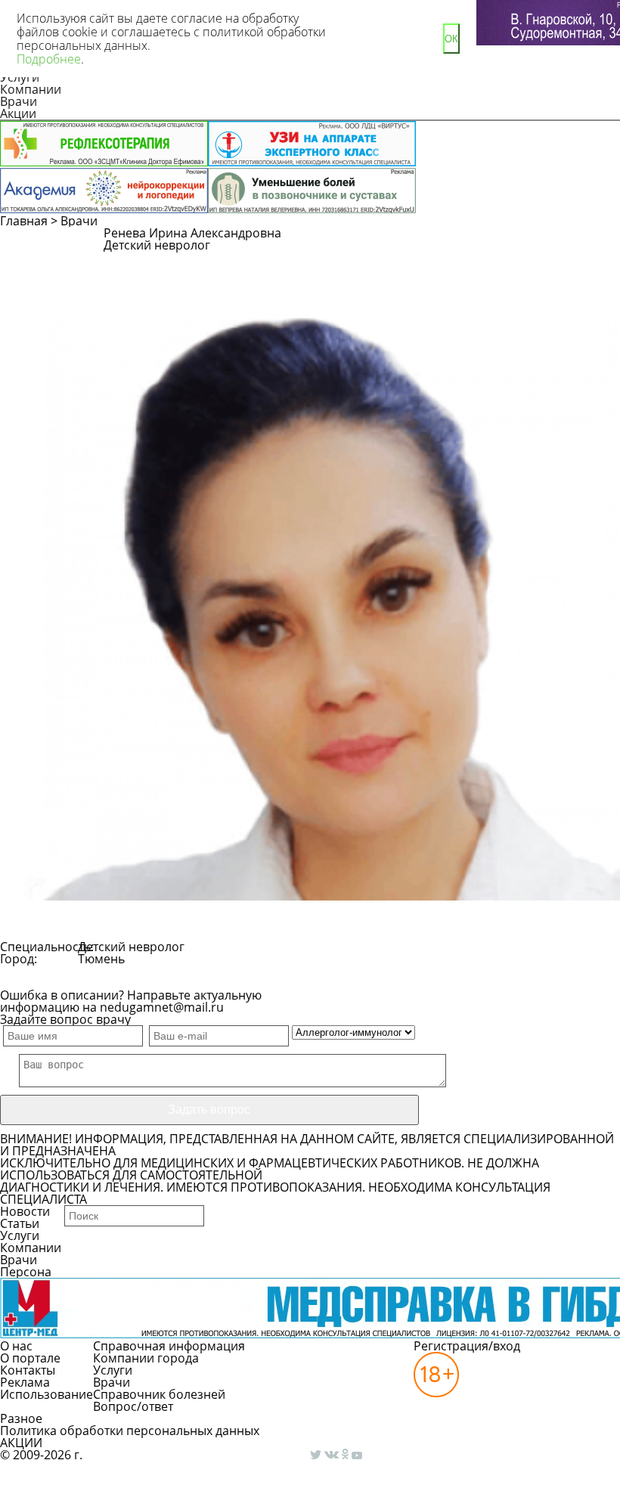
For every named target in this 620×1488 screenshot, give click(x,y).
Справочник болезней (159, 1394)
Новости (25, 1211)
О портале (30, 1358)
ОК (451, 39)
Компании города (146, 1358)
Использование (46, 1394)
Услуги (19, 1235)
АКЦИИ (21, 1442)
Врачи (18, 101)
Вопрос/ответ (133, 1406)
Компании (30, 89)
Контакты (27, 1370)
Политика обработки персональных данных (129, 1430)
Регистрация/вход (467, 1346)
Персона (25, 1271)
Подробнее (49, 59)
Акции (18, 113)
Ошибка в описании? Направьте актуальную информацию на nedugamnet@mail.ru (131, 1001)
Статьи (19, 1223)
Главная (24, 220)
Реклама (25, 1382)
